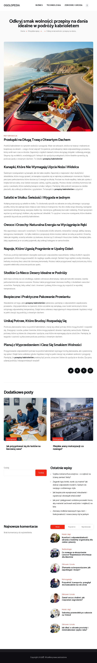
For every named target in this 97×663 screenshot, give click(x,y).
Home (23, 31)
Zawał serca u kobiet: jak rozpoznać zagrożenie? (73, 599)
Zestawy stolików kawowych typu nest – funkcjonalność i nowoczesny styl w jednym (71, 512)
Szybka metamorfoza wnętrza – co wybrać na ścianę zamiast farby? (72, 475)
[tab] (57, 527)
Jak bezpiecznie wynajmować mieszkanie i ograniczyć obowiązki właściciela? (70, 494)
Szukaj (6, 468)
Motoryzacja (10, 136)
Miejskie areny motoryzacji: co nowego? (68, 448)
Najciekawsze (86, 527)
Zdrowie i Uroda (68, 564)
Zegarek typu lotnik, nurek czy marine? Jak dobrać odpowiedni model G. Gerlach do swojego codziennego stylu (70, 485)
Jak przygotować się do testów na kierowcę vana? (23, 448)
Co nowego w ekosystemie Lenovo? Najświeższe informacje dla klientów (76, 554)
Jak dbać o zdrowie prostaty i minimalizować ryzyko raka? (75, 629)
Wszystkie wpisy (33, 31)
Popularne (71, 527)
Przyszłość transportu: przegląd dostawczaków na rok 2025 (76, 583)
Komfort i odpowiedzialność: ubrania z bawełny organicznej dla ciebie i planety (77, 539)
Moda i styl (66, 534)
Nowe (57, 527)
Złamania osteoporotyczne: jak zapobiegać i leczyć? (76, 569)
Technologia (67, 549)
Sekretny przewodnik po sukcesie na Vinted (77, 614)
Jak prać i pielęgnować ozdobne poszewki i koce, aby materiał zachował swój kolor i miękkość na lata (73, 503)
